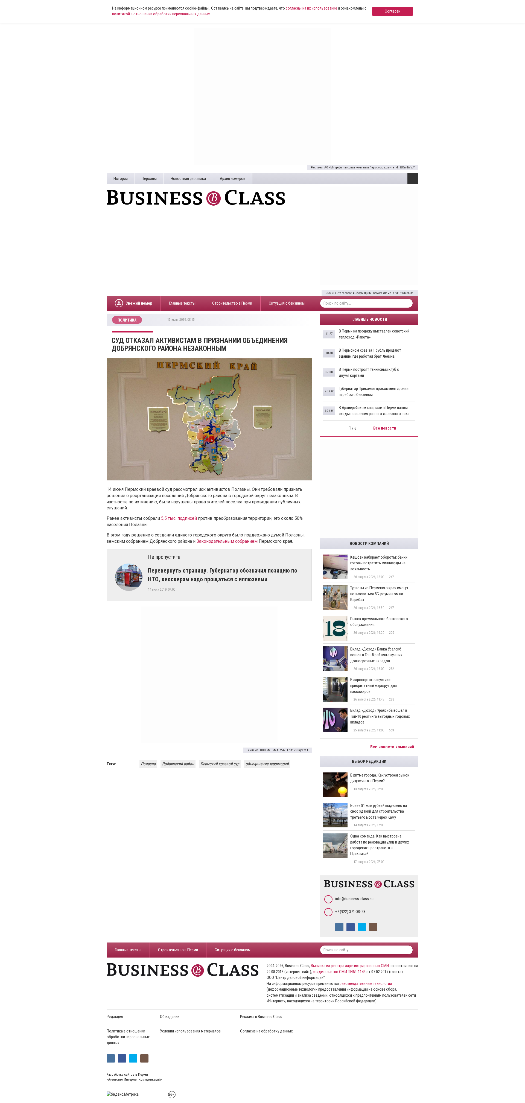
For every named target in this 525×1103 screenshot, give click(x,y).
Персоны (149, 178)
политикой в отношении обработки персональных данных (161, 13)
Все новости (385, 428)
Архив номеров (232, 178)
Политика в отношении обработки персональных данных (128, 1037)
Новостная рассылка (188, 178)
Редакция (115, 1016)
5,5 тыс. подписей (179, 518)
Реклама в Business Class (261, 1016)
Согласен (392, 11)
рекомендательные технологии (366, 983)
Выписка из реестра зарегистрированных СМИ (350, 965)
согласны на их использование (311, 8)
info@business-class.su (354, 898)
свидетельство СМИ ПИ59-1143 (339, 971)
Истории (120, 178)
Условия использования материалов (190, 1031)
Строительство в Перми (232, 303)
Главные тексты (182, 303)
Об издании (169, 1016)
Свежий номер (139, 303)
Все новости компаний (392, 746)
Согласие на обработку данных (266, 1031)
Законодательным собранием (227, 541)
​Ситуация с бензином (287, 303)
